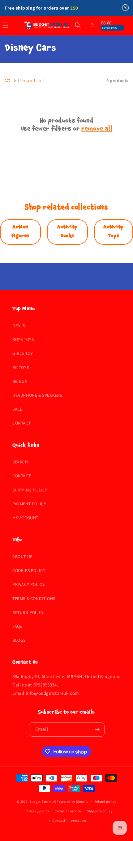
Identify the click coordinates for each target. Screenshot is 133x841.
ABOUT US (22, 556)
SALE (17, 409)
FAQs (17, 626)
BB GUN (20, 381)
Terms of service (68, 811)
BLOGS (19, 640)
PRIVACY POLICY (28, 584)
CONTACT (21, 423)
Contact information (69, 820)
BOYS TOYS (23, 339)
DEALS (18, 325)
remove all (96, 129)
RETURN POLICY (28, 612)
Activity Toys (113, 232)
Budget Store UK (42, 801)
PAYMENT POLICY (29, 504)
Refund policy (105, 801)
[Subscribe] (97, 729)
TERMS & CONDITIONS (33, 598)
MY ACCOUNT (25, 517)
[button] (78, 25)
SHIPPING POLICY (29, 490)
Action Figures (20, 232)
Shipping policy (100, 811)
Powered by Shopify (72, 801)
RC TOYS (20, 367)
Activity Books (67, 232)
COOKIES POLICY (28, 570)
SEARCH (20, 462)
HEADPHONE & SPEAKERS (37, 395)
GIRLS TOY (22, 353)
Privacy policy (37, 811)
